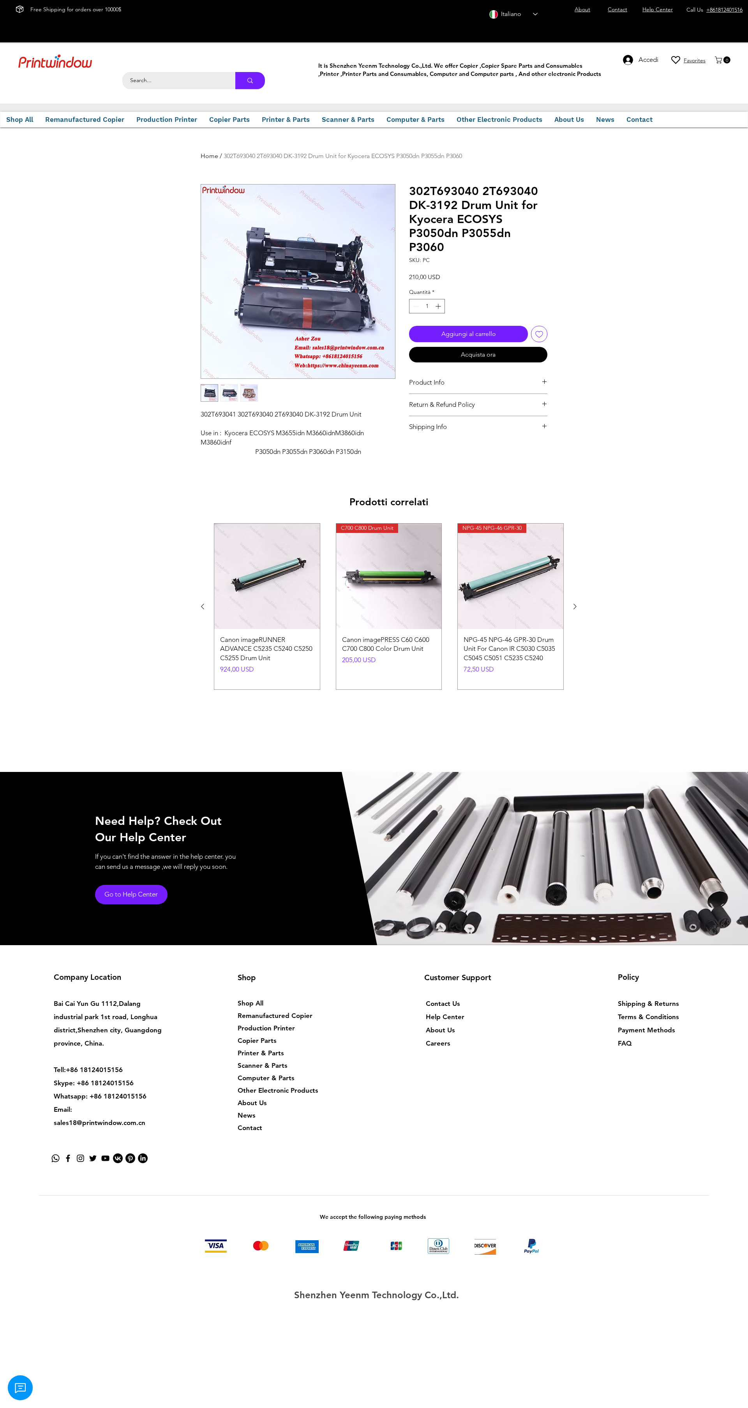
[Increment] (439, 306)
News (247, 1115)
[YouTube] (105, 1158)
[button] (723, 59)
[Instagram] (80, 1158)
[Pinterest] (130, 1158)
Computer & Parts (266, 1078)
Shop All (250, 1003)
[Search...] (250, 80)
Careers (438, 1043)
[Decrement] (415, 306)
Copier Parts (257, 1040)
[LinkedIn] (143, 1158)
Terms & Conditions (648, 1017)
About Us (252, 1103)
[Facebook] (68, 1158)
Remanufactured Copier (275, 1016)
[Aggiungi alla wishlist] (539, 334)
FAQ (625, 1043)
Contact (250, 1128)
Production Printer (266, 1028)
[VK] (118, 1158)
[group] (389, 606)
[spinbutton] (427, 306)
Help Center (445, 1017)
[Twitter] (93, 1158)
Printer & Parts (261, 1053)
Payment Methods (647, 1030)
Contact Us (443, 1003)
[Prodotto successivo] (575, 606)
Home (209, 156)
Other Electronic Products (278, 1090)
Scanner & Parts (263, 1065)
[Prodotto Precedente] (202, 606)
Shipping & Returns (648, 1003)
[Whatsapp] (55, 1158)
